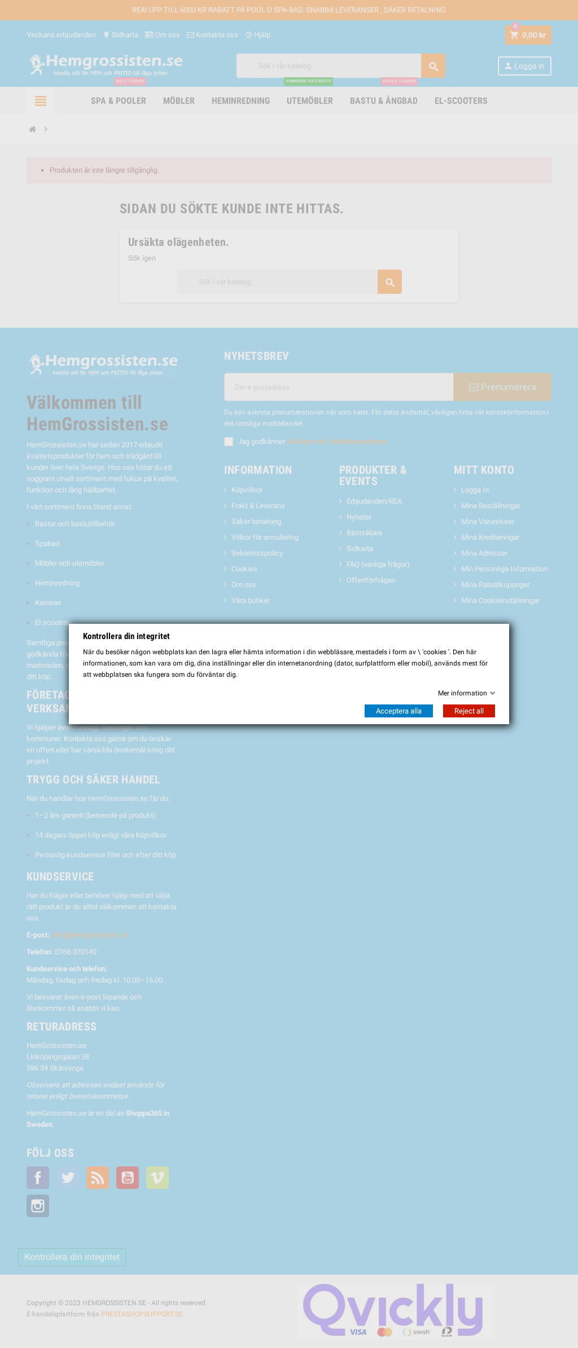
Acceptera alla (399, 711)
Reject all (469, 711)
